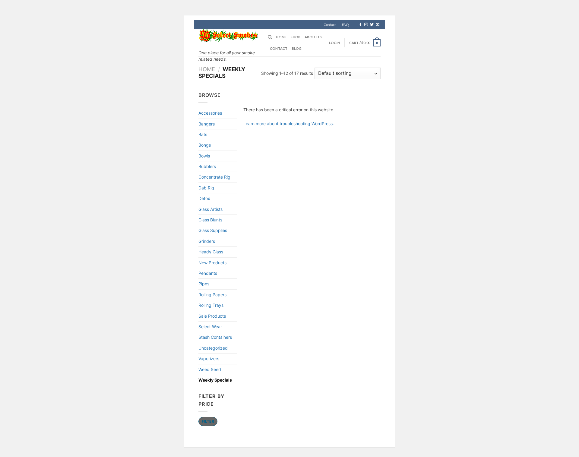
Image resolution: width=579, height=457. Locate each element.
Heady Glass (210, 251)
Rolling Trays (210, 305)
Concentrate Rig (214, 176)
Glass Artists (210, 209)
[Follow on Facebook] (360, 25)
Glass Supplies (212, 230)
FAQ (345, 25)
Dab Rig (206, 187)
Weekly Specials (215, 379)
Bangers (206, 123)
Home (281, 37)
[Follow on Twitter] (372, 25)
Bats (202, 134)
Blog (297, 48)
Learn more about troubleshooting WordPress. (288, 123)
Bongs (204, 145)
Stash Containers (215, 337)
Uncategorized (213, 348)
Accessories (210, 113)
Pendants (207, 273)
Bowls (204, 155)
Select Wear (210, 326)
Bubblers (207, 166)
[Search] (270, 37)
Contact (330, 25)
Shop (295, 37)
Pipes (203, 283)
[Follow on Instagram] (366, 25)
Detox (204, 198)
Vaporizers (208, 358)
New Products (212, 262)
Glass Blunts (210, 219)
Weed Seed (209, 369)
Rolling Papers (212, 294)
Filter (208, 421)
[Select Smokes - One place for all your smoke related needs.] (228, 35)
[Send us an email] (377, 25)
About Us (313, 37)
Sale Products (212, 316)
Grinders (206, 241)
